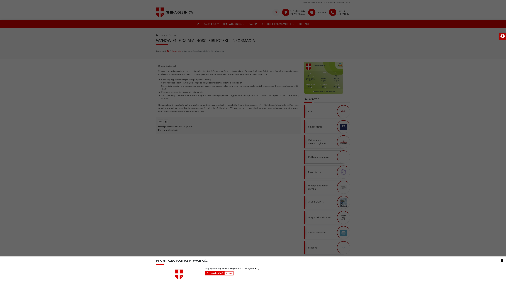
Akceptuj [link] (229, 273)
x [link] (502, 260)
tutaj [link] (256, 268)
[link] (502, 36)
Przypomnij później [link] (215, 273)
